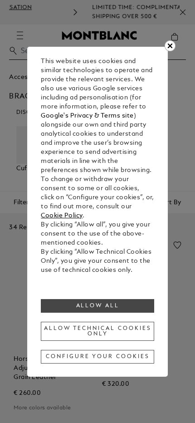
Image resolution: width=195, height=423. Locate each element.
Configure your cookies (97, 356)
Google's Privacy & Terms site (87, 116)
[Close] (170, 45)
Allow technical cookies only (97, 331)
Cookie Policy (62, 216)
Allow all (98, 306)
